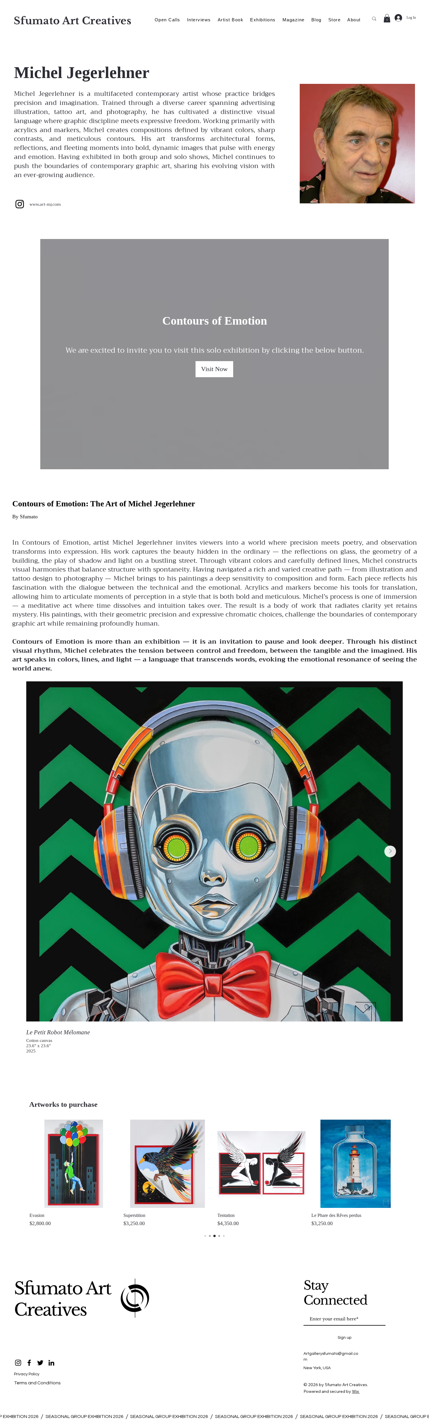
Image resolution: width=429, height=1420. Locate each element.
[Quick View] (73, 1164)
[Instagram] (19, 204)
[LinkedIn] (51, 1363)
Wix (355, 1391)
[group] (214, 1173)
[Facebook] (29, 1363)
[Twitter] (40, 1363)
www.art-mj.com (45, 204)
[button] (386, 18)
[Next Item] (390, 851)
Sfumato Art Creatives (62, 1299)
